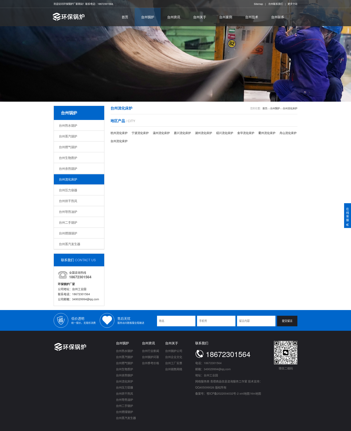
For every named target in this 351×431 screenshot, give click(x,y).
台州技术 (251, 17)
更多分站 (292, 3)
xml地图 (244, 393)
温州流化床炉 (161, 133)
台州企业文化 (173, 357)
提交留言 (287, 320)
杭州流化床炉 (119, 133)
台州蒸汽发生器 (69, 244)
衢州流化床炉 (266, 133)
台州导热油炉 (68, 211)
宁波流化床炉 (140, 133)
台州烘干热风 (68, 201)
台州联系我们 (275, 3)
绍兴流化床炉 (224, 133)
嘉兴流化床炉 (182, 133)
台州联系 (277, 17)
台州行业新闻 (150, 351)
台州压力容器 (68, 190)
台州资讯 (173, 17)
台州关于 (199, 17)
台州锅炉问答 (150, 357)
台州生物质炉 (68, 158)
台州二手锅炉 (68, 222)
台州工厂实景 (173, 363)
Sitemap (258, 3)
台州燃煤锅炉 (68, 233)
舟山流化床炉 (288, 133)
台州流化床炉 (68, 179)
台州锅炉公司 (173, 351)
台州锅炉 (147, 17)
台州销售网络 (173, 369)
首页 (125, 17)
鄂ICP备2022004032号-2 (223, 393)
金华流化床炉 (245, 133)
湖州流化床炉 (203, 133)
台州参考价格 (150, 363)
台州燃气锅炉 (68, 147)
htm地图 (255, 393)
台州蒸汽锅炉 (68, 136)
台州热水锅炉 (68, 125)
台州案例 (225, 17)
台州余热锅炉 (68, 168)
